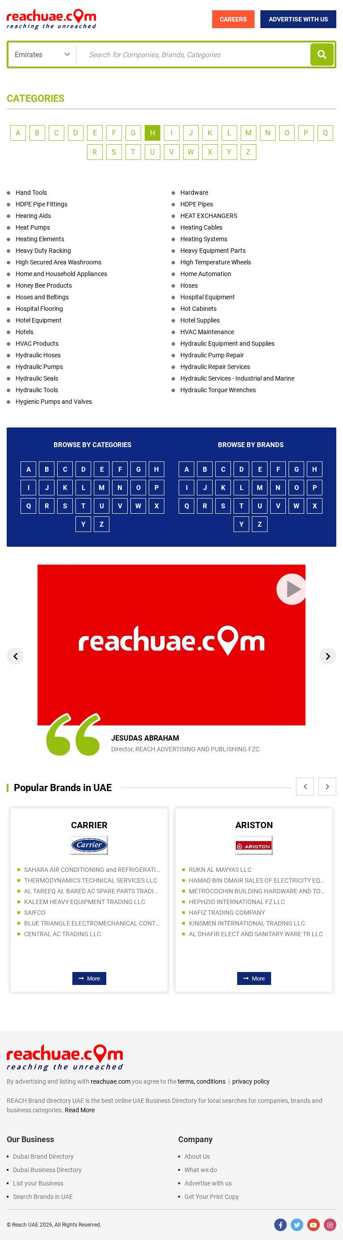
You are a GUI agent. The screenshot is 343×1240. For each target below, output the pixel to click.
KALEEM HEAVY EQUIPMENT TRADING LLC (84, 901)
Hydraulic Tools (37, 390)
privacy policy (251, 1081)
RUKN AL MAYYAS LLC (220, 869)
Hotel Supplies (200, 320)
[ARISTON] (254, 844)
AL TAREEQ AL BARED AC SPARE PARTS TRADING (92, 891)
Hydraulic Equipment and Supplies (227, 343)
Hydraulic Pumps (39, 366)
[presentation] (15, 656)
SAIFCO (35, 912)
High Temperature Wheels (215, 262)
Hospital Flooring (39, 308)
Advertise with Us (298, 19)
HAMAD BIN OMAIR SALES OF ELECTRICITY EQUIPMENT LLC (257, 880)
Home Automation (205, 273)
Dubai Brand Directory (43, 1156)
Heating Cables (201, 227)
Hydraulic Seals (37, 378)
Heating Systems (203, 239)
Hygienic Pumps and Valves (54, 401)
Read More (80, 1110)
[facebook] (280, 1225)
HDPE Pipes (196, 204)
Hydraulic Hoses (38, 355)
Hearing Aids (33, 215)
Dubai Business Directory (47, 1169)
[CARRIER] (89, 844)
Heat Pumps (33, 227)
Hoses (189, 285)
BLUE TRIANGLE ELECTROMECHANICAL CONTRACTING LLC (92, 923)
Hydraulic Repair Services (215, 366)
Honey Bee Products (44, 285)
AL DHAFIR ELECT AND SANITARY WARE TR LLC (256, 934)
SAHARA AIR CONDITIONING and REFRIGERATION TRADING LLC (92, 869)
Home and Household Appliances (61, 273)
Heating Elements (40, 239)
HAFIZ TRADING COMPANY (227, 912)
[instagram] (330, 1225)
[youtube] (313, 1225)
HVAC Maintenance (207, 331)
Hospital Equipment (207, 297)
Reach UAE (25, 1225)
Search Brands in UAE (43, 1196)
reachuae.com (110, 1081)
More (93, 978)
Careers (233, 19)
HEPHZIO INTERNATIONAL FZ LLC (237, 901)
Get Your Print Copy (211, 1196)
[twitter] (297, 1225)
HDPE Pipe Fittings (41, 204)
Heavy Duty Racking (43, 250)
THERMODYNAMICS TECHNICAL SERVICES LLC (90, 880)
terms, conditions (202, 1081)
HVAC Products (37, 343)
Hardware (194, 192)
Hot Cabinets (198, 308)
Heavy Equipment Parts (213, 250)
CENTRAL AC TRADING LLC (62, 934)
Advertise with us (208, 1183)
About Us (197, 1156)
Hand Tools (31, 192)
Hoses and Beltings (42, 297)
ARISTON (254, 825)
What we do (200, 1169)
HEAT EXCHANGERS (208, 215)
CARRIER (89, 825)
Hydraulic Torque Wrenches (218, 390)
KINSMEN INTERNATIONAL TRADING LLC (247, 923)
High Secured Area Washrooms (58, 262)
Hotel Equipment (39, 320)
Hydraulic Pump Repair (212, 355)
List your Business (38, 1183)
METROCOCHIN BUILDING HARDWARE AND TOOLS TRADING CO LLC (257, 891)
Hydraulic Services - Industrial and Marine (237, 378)
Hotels (24, 331)
